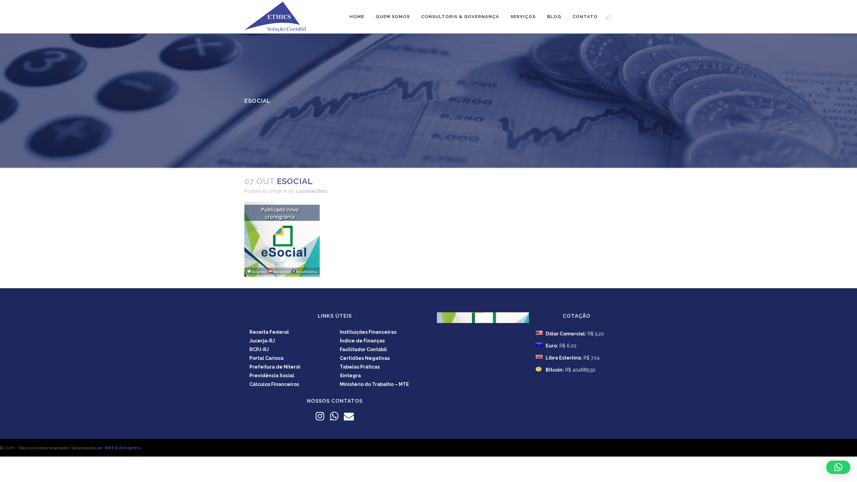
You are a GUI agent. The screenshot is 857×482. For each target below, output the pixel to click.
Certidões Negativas (365, 358)
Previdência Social (271, 375)
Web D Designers (122, 448)
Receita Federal (269, 332)
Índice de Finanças (362, 340)
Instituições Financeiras (368, 332)
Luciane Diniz (312, 191)
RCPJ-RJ (259, 349)
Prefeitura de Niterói (274, 367)
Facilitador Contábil (363, 349)
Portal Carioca (266, 358)
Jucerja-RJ (262, 340)
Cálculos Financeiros (274, 384)
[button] (838, 467)
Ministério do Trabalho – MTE (374, 384)
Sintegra (350, 375)
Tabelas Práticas (360, 367)
